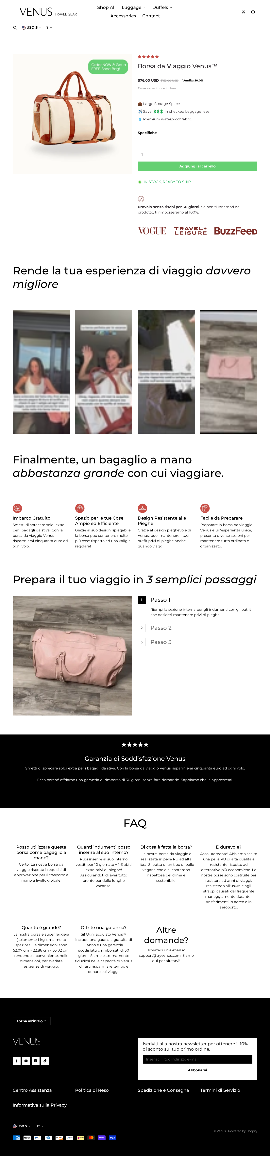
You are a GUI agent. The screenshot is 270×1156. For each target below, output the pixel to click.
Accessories (123, 15)
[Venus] (48, 12)
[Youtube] (26, 1061)
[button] (15, 27)
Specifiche (147, 133)
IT (46, 27)
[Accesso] (243, 11)
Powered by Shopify (242, 1131)
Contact (151, 15)
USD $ (32, 27)
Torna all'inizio (30, 1021)
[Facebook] (17, 1061)
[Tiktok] (45, 1061)
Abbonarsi (197, 1070)
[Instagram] (36, 1061)
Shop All (106, 7)
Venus (221, 1131)
